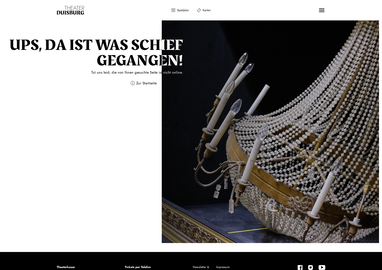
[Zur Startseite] (70, 10)
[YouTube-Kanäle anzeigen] (322, 267)
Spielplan (183, 10)
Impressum (223, 267)
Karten (207, 10)
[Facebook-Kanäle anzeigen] (300, 267)
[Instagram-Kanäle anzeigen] (310, 267)
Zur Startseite (146, 83)
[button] (321, 10)
